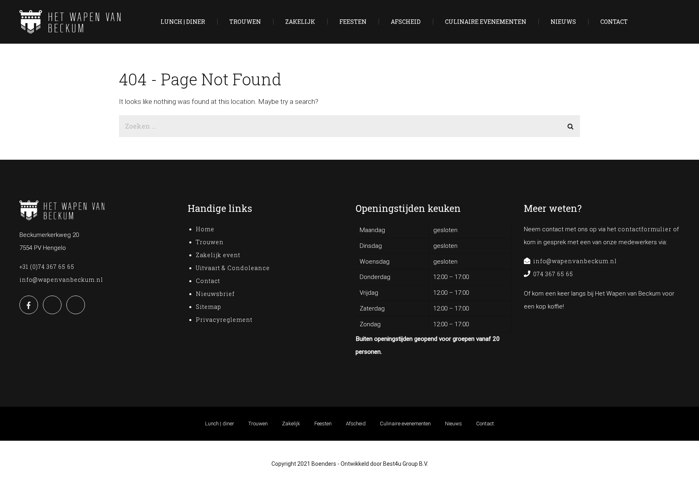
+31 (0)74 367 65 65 (46, 266)
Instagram (75, 305)
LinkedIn (52, 305)
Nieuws (563, 22)
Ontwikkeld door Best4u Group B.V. (384, 464)
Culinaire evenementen (485, 22)
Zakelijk (300, 22)
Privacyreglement (225, 319)
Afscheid (406, 22)
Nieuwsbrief (215, 294)
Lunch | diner (183, 22)
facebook (28, 305)
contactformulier (644, 229)
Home (205, 229)
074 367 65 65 (553, 274)
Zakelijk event (218, 255)
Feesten (352, 22)
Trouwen (245, 22)
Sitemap (208, 307)
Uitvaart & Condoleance (233, 268)
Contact (614, 22)
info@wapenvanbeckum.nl (61, 279)
